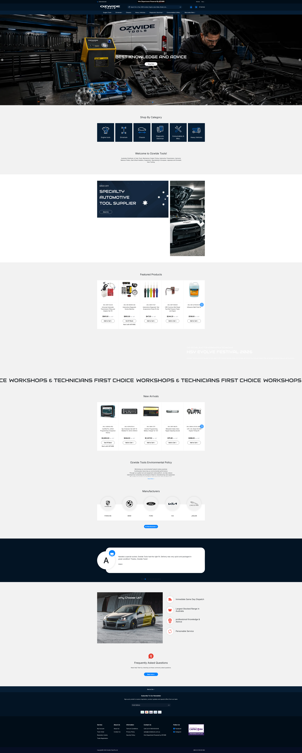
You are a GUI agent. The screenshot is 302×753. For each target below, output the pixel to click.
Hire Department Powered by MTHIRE (155, 735)
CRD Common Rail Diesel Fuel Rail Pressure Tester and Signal (172, 309)
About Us (106, 212)
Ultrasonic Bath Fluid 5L (194, 307)
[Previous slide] (2, 60)
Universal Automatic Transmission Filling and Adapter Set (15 (108, 309)
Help (202, 1)
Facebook (178, 728)
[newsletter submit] (168, 705)
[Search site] (180, 7)
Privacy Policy (130, 732)
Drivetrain (119, 12)
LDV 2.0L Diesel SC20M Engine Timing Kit (194, 430)
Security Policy (130, 735)
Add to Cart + (108, 321)
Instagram (178, 732)
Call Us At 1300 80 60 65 (151, 728)
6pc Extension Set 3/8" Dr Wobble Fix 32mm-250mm (129, 430)
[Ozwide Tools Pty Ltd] (110, 7)
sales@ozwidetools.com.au (152, 732)
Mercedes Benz (189, 12)
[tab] (149, 102)
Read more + (151, 674)
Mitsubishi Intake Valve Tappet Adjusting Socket (172, 430)
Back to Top (150, 689)
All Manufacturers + (151, 526)
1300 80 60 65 (102, 1)
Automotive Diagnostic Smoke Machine (129, 308)
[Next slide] (300, 60)
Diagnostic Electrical (156, 12)
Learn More (105, 250)
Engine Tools (107, 12)
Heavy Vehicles (140, 12)
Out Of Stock (129, 321)
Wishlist (198, 1)
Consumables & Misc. (173, 12)
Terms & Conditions (132, 728)
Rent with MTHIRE (129, 324)
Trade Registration (102, 738)
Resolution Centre (102, 735)
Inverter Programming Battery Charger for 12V (151, 430)
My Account (100, 728)
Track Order (100, 732)
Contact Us (117, 732)
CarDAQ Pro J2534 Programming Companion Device (108, 430)
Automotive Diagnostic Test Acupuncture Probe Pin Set (151, 308)
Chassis (128, 12)
